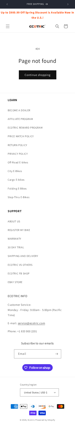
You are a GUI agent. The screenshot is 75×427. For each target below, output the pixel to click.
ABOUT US (14, 221)
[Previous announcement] (7, 4)
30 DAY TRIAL (16, 247)
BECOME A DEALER (19, 110)
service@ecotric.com (31, 323)
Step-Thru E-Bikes (18, 197)
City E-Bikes (15, 171)
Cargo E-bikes (16, 179)
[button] (7, 26)
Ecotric (31, 420)
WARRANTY (14, 238)
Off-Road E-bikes (18, 162)
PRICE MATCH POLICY (21, 136)
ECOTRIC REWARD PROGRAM (25, 127)
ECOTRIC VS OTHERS (20, 265)
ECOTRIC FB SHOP (19, 273)
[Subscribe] (56, 353)
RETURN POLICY (17, 145)
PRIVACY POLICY (18, 153)
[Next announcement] (68, 4)
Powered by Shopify (45, 420)
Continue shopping (38, 75)
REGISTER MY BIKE (19, 230)
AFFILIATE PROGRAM (20, 119)
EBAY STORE (15, 282)
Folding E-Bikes (17, 188)
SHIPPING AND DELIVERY (23, 256)
